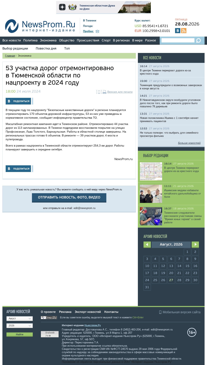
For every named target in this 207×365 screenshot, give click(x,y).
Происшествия (88, 40)
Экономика (48, 40)
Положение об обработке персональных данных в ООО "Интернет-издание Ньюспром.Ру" (117, 361)
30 (195, 280)
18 (155, 273)
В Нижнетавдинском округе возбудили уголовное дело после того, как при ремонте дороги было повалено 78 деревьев (170, 103)
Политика (30, 40)
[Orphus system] (50, 317)
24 (147, 280)
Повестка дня (46, 48)
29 (187, 280)
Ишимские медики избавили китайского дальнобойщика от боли (182, 193)
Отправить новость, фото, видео (69, 197)
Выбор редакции (15, 48)
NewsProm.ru (123, 159)
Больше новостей (189, 143)
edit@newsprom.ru (84, 208)
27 (171, 280)
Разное (150, 40)
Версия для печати (120, 91)
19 (163, 273)
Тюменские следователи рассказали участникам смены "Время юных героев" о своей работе (183, 217)
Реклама (65, 312)
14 (179, 266)
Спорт (106, 40)
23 (195, 273)
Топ (67, 48)
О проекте (48, 312)
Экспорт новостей (88, 312)
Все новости (11, 40)
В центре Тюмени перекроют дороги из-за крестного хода (181, 169)
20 (171, 273)
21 (179, 273)
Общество (66, 40)
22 (187, 273)
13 (171, 266)
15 (187, 266)
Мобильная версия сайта (182, 312)
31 (147, 287)
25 (155, 280)
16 (195, 266)
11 (155, 266)
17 (147, 273)
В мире (137, 40)
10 (147, 266)
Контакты (111, 312)
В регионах (121, 40)
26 (163, 280)
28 (179, 280)
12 (163, 266)
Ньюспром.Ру (92, 325)
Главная (10, 56)
